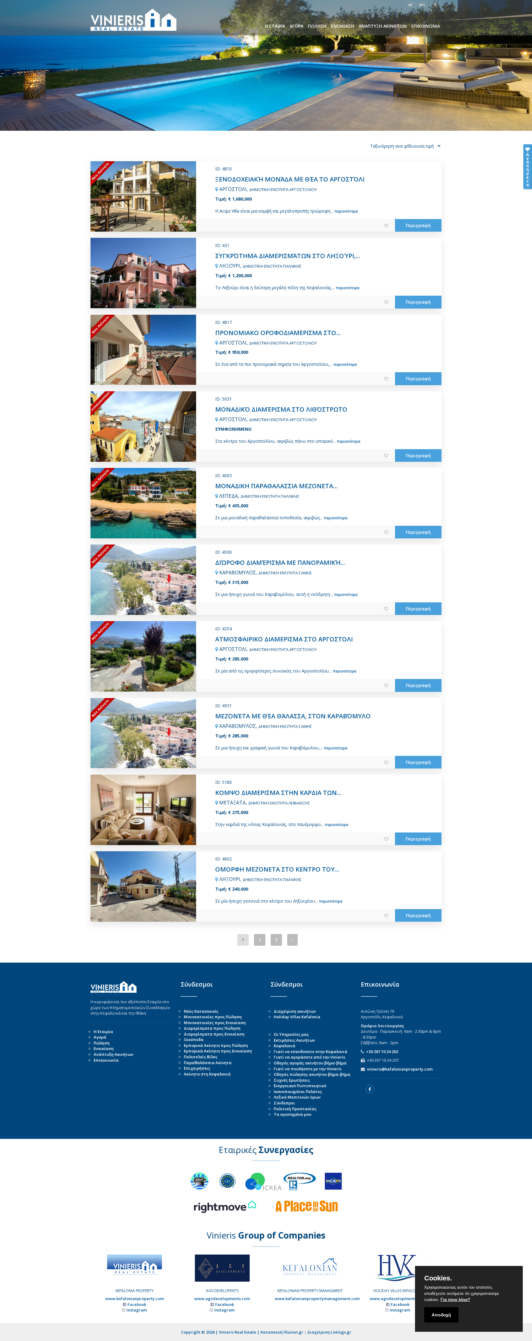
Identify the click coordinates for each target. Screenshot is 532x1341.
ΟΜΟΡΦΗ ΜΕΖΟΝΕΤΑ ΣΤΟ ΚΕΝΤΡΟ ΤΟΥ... (277, 869)
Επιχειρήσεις (197, 1068)
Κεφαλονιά (284, 1045)
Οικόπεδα (194, 1039)
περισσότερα (346, 211)
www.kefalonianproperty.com (134, 1298)
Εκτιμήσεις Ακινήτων (294, 1040)
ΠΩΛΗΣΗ (317, 26)
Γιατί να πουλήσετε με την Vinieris (307, 1069)
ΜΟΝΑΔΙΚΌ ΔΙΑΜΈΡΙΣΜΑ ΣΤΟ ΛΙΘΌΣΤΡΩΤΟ (281, 409)
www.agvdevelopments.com (222, 1298)
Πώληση (102, 1043)
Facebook (136, 1304)
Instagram (137, 1310)
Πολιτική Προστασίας (295, 1109)
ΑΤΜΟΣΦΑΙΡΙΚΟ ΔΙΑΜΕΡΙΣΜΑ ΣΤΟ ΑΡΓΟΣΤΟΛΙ (284, 639)
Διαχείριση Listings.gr (329, 1332)
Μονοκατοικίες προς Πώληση (213, 1017)
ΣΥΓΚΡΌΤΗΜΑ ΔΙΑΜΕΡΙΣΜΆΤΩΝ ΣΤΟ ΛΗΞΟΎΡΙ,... (287, 256)
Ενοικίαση (104, 1048)
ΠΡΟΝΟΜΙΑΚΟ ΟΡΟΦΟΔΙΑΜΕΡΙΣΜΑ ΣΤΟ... (278, 333)
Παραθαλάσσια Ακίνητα (208, 1062)
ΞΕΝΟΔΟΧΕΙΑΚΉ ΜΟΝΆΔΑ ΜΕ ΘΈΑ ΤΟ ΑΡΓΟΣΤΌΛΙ (290, 179)
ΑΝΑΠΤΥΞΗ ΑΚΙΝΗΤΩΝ (383, 26)
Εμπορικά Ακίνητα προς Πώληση (216, 1045)
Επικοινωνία (106, 1060)
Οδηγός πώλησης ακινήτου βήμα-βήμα (312, 1074)
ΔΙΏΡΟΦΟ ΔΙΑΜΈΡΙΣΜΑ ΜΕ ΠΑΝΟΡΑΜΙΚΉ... (280, 562)
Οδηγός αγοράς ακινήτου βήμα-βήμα (310, 1063)
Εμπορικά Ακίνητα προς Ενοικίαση (218, 1051)
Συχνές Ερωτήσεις (292, 1080)
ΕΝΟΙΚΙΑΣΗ (342, 26)
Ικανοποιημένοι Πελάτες (298, 1091)
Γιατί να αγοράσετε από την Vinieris (309, 1057)
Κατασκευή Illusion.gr (281, 1332)
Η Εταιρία (103, 1031)
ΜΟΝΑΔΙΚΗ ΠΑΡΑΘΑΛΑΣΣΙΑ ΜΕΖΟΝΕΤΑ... (276, 486)
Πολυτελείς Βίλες (200, 1057)
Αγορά (100, 1037)
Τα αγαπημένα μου (292, 1114)
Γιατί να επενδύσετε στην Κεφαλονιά (310, 1051)
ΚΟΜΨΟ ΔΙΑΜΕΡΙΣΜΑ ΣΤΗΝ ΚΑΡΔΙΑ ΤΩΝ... (278, 792)
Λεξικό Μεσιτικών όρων (297, 1097)
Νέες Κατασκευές (201, 1011)
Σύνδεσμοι (284, 1103)
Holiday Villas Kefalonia (297, 1017)
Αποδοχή (441, 1314)
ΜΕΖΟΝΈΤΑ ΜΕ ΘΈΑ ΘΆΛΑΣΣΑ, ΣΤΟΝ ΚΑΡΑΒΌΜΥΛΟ (293, 716)
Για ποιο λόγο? (455, 1299)
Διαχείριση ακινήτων (295, 1011)
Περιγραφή (418, 225)
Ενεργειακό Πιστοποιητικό (300, 1085)
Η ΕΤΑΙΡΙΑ (275, 26)
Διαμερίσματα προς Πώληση (212, 1028)
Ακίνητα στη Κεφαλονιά (207, 1074)
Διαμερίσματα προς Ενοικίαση (214, 1034)
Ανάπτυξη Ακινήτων (113, 1054)
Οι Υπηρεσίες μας (291, 1034)
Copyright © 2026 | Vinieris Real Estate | (220, 1332)
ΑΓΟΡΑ (296, 26)
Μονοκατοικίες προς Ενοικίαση (215, 1022)
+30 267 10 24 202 (382, 1051)
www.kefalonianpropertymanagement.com (317, 1298)
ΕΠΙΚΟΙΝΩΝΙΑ (425, 26)
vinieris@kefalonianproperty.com (400, 1069)
